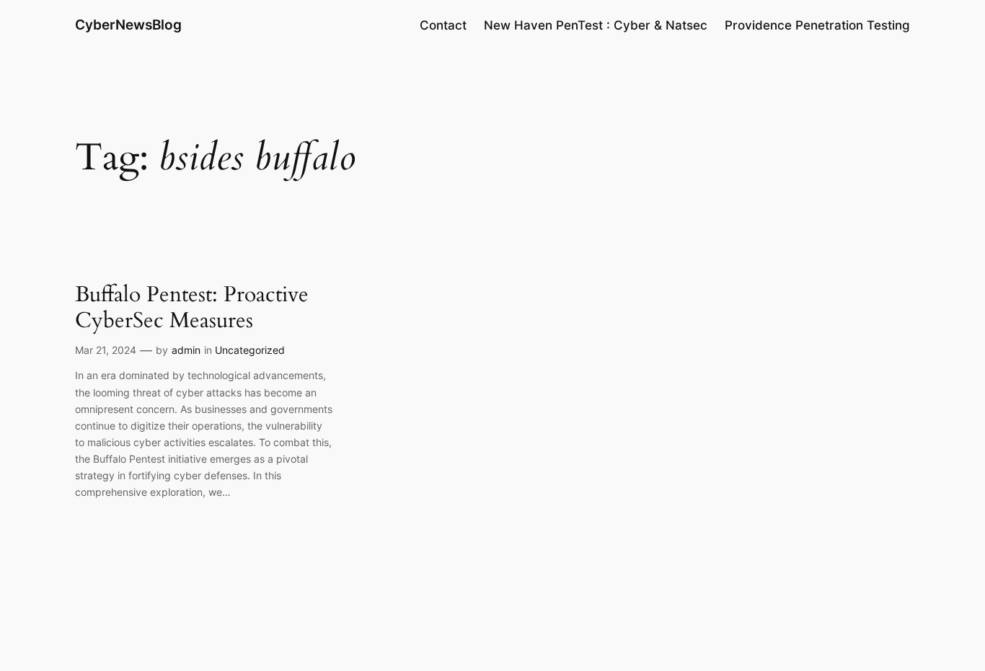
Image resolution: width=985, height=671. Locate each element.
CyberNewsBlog (128, 24)
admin (186, 350)
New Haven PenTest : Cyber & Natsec (595, 25)
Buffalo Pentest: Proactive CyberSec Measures (192, 308)
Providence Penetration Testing (817, 25)
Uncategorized (250, 350)
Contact (443, 25)
